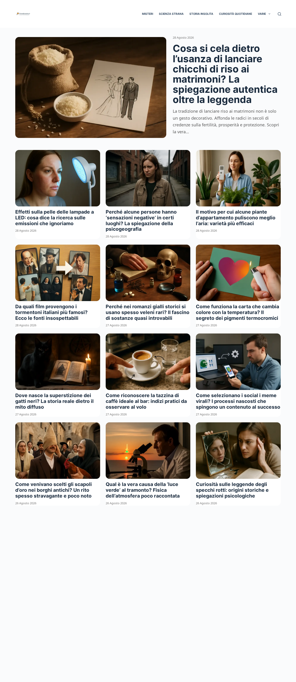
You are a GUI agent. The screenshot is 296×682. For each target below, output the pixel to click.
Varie (262, 14)
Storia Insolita (201, 14)
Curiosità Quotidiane (235, 14)
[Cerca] (279, 14)
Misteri (147, 14)
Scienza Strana (171, 14)
